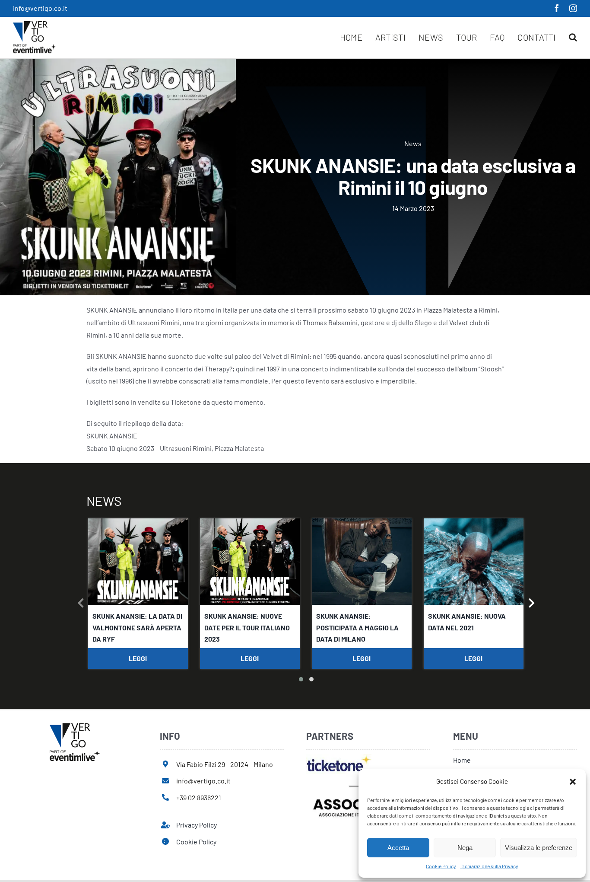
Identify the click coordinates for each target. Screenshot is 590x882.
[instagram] (573, 8)
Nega (465, 847)
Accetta (398, 847)
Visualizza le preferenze (538, 847)
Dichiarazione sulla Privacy (489, 866)
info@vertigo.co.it (40, 8)
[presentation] (81, 604)
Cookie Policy (441, 866)
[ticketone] (338, 757)
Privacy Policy (196, 825)
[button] (572, 781)
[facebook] (557, 8)
